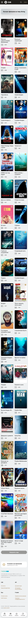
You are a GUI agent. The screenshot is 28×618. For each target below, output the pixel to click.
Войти (25, 2)
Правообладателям (5, 588)
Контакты (3, 585)
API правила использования (18, 589)
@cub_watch (6, 607)
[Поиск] (21, 2)
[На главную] (7, 2)
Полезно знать (4, 596)
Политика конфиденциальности (20, 599)
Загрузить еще (14, 552)
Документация (18, 585)
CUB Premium (4, 598)
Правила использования (20, 596)
